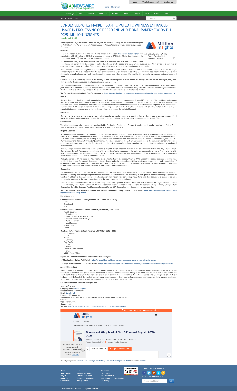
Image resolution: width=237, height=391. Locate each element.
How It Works (65, 373)
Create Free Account (150, 2)
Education (103, 13)
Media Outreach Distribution (112, 378)
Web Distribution (107, 376)
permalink (143, 361)
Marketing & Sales (119, 361)
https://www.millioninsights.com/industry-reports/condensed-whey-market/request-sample (139, 93)
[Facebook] (144, 373)
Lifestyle (137, 13)
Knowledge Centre (84, 373)
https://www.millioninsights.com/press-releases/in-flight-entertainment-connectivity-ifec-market (136, 263)
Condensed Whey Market (128, 54)
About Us (64, 378)
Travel (156, 13)
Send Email (70, 293)
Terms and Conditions (85, 378)
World (128, 361)
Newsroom (115, 7)
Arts (80, 13)
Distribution (105, 373)
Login (135, 2)
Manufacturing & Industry (104, 361)
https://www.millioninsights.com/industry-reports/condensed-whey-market (97, 306)
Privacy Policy (82, 381)
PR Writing (105, 381)
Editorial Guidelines (84, 376)
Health (125, 13)
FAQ (78, 371)
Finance (115, 13)
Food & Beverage (89, 361)
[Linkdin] (154, 373)
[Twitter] (149, 373)
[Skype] (158, 373)
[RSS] (163, 373)
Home (106, 7)
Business (91, 13)
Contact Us (168, 2)
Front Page (70, 13)
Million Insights (80, 288)
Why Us (63, 376)
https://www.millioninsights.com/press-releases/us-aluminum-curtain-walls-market (124, 260)
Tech (147, 13)
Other (166, 13)
